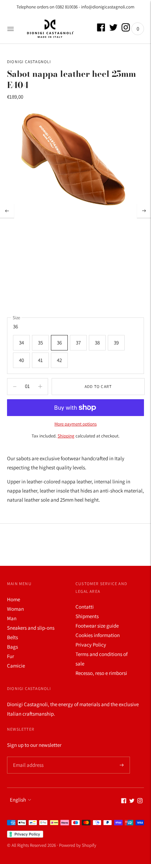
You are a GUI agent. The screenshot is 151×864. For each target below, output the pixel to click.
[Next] (144, 211)
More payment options (75, 424)
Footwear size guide (97, 625)
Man (12, 618)
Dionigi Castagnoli (29, 61)
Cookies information (98, 635)
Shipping (66, 436)
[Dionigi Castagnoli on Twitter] (113, 29)
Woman (15, 608)
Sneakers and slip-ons (30, 627)
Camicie (16, 665)
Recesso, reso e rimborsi (101, 673)
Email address (27, 757)
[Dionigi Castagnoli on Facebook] (101, 29)
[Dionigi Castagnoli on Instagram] (126, 29)
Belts (12, 637)
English (18, 799)
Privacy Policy (91, 644)
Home (13, 599)
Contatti (85, 606)
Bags (12, 646)
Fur (10, 656)
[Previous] (7, 211)
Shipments (87, 616)
